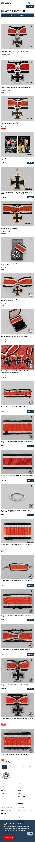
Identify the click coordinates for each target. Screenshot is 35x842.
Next (30, 767)
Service (19, 790)
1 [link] (4, 767)
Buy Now (3, 790)
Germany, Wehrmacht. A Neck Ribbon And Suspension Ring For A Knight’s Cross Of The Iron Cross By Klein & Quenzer (16, 650)
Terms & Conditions (6, 810)
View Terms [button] (13, 833)
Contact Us (20, 803)
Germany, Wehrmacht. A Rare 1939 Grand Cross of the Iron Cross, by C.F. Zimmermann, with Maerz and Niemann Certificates (16, 193)
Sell (2, 796)
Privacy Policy (4, 814)
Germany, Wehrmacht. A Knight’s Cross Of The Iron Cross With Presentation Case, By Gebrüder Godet (15, 371)
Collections (4, 793)
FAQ (19, 793)
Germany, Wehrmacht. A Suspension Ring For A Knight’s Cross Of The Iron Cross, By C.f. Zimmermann (16, 511)
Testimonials (21, 787)
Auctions (3, 787)
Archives (3, 800)
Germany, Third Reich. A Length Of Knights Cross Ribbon (14, 754)
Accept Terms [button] (9, 837)
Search (30, 6)
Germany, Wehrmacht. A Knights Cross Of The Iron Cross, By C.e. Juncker (15, 685)
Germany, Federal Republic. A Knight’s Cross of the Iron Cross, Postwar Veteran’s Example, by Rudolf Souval (17, 228)
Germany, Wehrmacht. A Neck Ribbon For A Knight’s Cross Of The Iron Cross (17, 442)
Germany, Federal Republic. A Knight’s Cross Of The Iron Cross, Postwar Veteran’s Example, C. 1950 (17, 300)
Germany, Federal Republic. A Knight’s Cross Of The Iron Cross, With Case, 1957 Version (16, 264)
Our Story (20, 800)
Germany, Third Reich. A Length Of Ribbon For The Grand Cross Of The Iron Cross (17, 476)
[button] (33, 3)
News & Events (21, 796)
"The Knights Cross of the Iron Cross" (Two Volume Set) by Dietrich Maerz (16, 159)
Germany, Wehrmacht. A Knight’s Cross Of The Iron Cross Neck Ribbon (17, 406)
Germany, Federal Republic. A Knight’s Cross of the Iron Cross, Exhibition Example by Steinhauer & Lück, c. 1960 (17, 123)
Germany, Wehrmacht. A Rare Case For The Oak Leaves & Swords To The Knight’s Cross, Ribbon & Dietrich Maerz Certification (16, 336)
